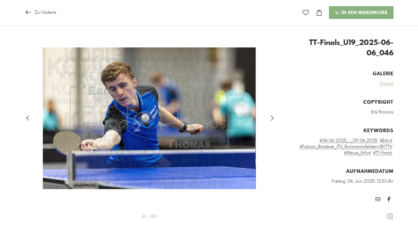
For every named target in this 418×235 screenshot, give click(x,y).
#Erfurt (386, 141)
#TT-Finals (382, 153)
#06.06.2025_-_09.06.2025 (348, 141)
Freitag (387, 84)
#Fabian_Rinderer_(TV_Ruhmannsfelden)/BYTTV (346, 147)
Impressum (359, 217)
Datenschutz (383, 217)
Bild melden (383, 209)
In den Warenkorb (363, 13)
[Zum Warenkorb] (319, 13)
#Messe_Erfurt (357, 153)
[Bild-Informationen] (390, 217)
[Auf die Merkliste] (305, 13)
